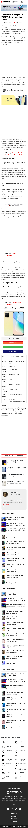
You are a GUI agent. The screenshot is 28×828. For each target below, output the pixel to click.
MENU (25, 2)
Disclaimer (14, 818)
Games (22, 746)
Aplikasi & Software (22, 742)
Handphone (9, 750)
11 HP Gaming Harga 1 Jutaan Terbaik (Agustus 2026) (15, 475)
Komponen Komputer (9, 760)
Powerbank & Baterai (9, 764)
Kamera (9, 754)
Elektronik (9, 746)
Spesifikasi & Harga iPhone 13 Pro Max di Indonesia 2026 (16, 468)
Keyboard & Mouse (22, 755)
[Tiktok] (16, 809)
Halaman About (6, 504)
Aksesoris (9, 741)
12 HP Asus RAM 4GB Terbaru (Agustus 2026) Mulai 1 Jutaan (15, 461)
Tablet (9, 772)
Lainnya (22, 776)
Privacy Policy (14, 821)
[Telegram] (20, 809)
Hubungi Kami (14, 816)
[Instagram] (3, 507)
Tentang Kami (14, 813)
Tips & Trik (22, 772)
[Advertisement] (14, 61)
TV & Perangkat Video (9, 777)
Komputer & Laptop (22, 760)
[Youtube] (8, 809)
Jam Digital (22, 750)
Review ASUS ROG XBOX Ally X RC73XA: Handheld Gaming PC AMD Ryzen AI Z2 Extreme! (15, 530)
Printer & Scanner (22, 763)
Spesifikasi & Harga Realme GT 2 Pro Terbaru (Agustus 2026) (16, 482)
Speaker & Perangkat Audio (22, 769)
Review (9, 768)
